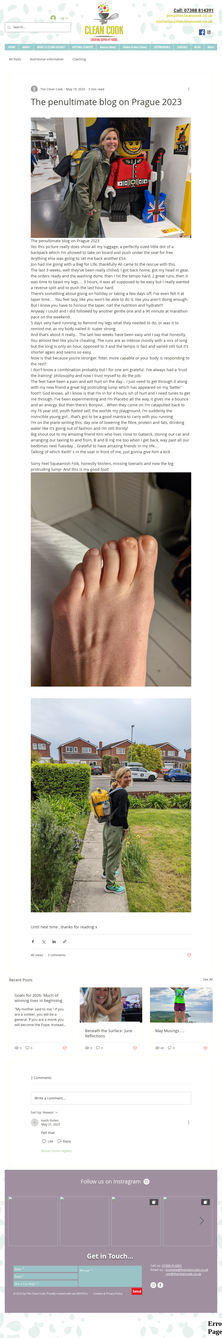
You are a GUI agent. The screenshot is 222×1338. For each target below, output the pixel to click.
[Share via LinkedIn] (54, 941)
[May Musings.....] (181, 1005)
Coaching (79, 59)
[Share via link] (65, 941)
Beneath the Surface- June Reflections (108, 1033)
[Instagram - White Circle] (146, 1182)
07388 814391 (172, 1266)
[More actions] (188, 89)
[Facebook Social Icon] (202, 32)
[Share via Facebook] (33, 941)
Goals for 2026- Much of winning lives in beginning (38, 998)
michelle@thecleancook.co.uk (184, 21)
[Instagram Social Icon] (209, 32)
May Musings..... (170, 1030)
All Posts (15, 59)
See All (208, 979)
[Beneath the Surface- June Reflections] (111, 1005)
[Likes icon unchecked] (44, 1141)
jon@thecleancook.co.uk (183, 1274)
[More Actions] (188, 1122)
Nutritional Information (47, 59)
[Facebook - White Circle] (160, 1285)
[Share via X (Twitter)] (43, 941)
